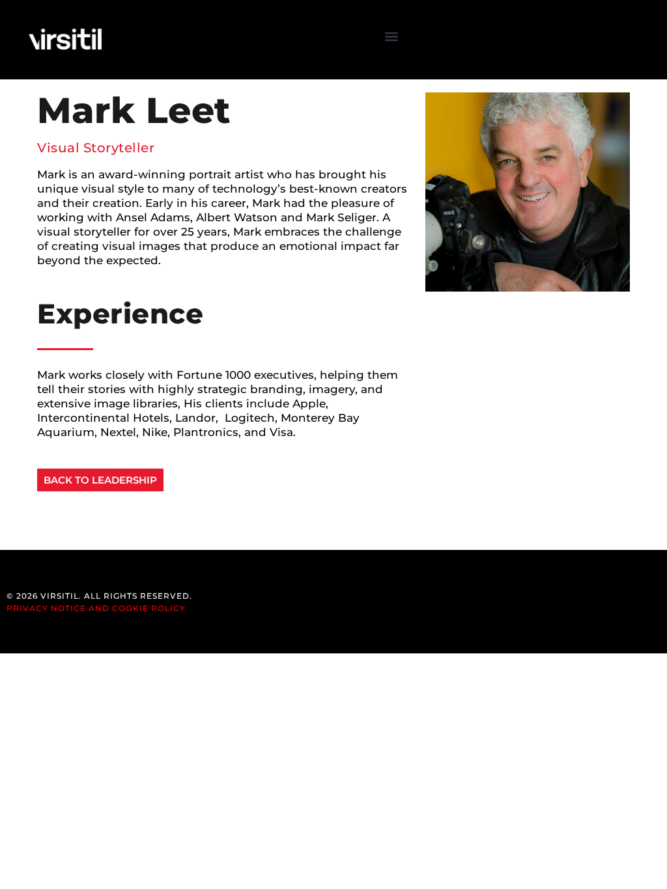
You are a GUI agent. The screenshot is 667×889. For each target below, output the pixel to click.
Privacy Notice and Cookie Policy (96, 608)
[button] (392, 37)
